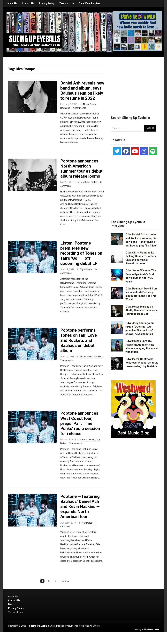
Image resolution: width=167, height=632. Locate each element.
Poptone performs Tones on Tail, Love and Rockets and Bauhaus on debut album (78, 340)
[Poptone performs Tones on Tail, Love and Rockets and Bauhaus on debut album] (32, 344)
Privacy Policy (46, 3)
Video (94, 182)
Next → (65, 581)
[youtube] (135, 151)
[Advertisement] (135, 82)
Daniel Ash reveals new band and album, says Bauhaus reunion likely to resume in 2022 (82, 91)
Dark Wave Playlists (89, 3)
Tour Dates (85, 182)
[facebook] (126, 151)
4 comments (79, 108)
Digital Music (86, 269)
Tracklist (98, 356)
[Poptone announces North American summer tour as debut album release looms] (32, 174)
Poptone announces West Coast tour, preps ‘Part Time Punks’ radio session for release (80, 423)
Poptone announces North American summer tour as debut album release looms (81, 169)
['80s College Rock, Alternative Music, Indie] (60, 32)
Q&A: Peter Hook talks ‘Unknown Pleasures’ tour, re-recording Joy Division (141, 363)
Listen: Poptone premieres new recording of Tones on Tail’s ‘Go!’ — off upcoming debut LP (81, 253)
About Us (12, 3)
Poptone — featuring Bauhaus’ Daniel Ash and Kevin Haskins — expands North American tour (80, 506)
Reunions (65, 108)
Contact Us (28, 3)
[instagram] (144, 151)
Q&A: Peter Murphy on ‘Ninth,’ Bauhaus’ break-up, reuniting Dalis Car (141, 310)
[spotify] (153, 151)
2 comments (66, 360)
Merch (11, 604)
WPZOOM (153, 629)
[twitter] (117, 151)
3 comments (75, 443)
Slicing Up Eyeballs (39, 626)
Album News (89, 104)
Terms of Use (66, 3)
